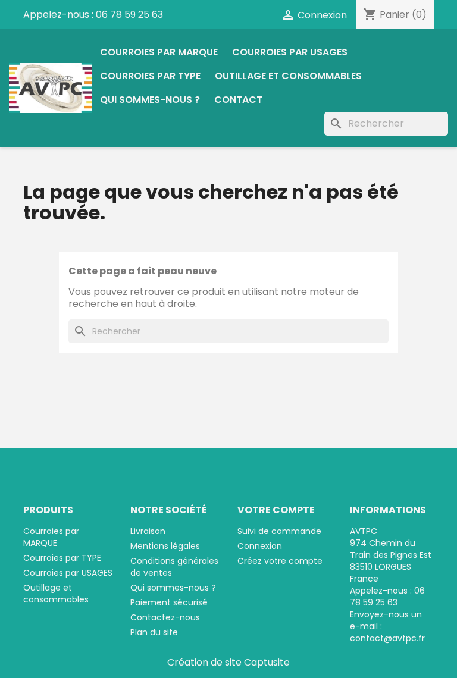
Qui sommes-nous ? (150, 99)
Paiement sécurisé (169, 602)
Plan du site (154, 632)
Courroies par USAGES (290, 52)
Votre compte (276, 510)
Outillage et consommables (288, 76)
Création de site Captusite (228, 662)
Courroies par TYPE (150, 76)
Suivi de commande (279, 531)
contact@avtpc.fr (387, 638)
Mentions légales (165, 546)
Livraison (147, 531)
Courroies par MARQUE (159, 52)
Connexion (259, 546)
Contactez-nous (165, 617)
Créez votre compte (280, 561)
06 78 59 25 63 (129, 14)
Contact (238, 99)
